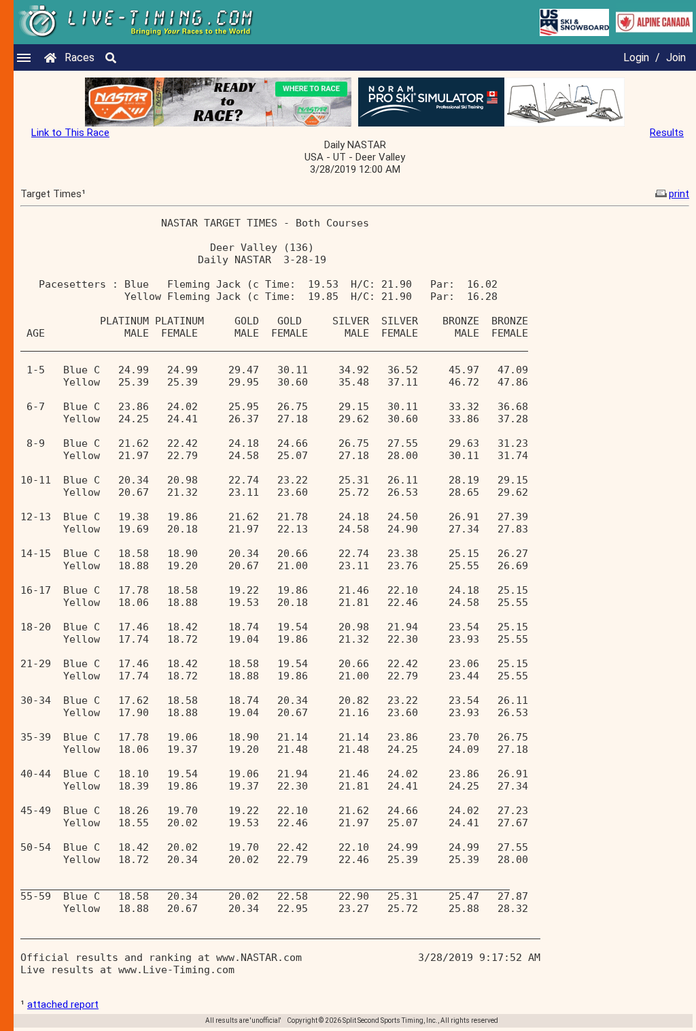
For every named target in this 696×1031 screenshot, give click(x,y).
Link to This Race (70, 132)
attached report (63, 1004)
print (679, 194)
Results (667, 132)
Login (636, 57)
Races (79, 57)
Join (676, 57)
